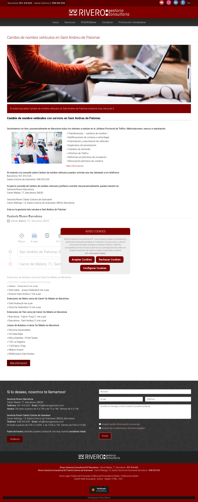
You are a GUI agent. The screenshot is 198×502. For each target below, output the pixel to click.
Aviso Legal (64, 476)
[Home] (99, 15)
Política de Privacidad (80, 476)
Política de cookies (129, 476)
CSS (120, 479)
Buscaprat (91, 479)
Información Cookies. (97, 253)
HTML (114, 479)
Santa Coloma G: (49, 3)
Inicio (55, 22)
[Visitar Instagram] (168, 4)
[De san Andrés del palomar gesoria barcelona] (49, 271)
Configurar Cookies (95, 268)
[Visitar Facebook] (182, 4)
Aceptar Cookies (82, 259)
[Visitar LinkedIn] (175, 4)
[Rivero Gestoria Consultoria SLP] (99, 458)
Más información (74, 166)
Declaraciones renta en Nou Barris (99, 498)
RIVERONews (88, 22)
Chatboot (15, 439)
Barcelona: (20, 3)
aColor (100, 479)
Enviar (105, 435)
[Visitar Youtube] (161, 4)
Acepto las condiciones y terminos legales (123, 428)
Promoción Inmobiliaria (132, 22)
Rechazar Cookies (110, 259)
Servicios (70, 22)
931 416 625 (23, 405)
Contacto (107, 22)
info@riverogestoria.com (51, 405)
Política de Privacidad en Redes (105, 476)
